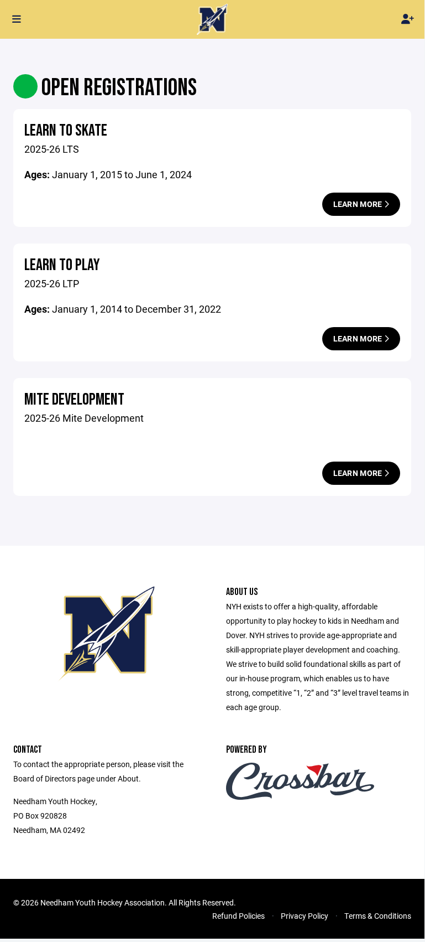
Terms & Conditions (377, 915)
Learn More (358, 204)
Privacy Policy (304, 915)
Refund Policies (238, 915)
